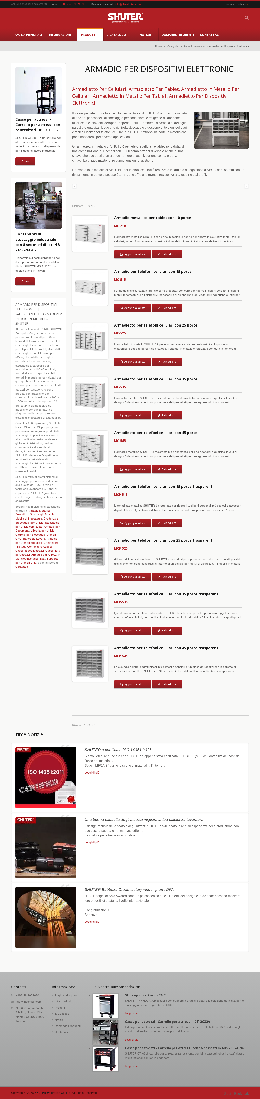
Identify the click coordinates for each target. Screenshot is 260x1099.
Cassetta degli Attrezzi (29, 550)
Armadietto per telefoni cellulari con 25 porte (155, 325)
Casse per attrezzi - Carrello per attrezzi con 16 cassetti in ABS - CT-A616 (184, 1048)
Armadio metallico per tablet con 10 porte (152, 217)
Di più (25, 161)
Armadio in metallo (194, 46)
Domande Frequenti (178, 35)
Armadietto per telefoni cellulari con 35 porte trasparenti (166, 593)
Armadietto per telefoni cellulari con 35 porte (155, 378)
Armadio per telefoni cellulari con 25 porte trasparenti (163, 540)
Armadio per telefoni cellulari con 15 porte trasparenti (163, 486)
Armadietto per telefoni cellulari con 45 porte (155, 432)
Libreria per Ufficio (42, 530)
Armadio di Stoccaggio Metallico (35, 514)
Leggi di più (91, 772)
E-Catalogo (117, 35)
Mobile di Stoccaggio (28, 518)
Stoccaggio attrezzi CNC (145, 995)
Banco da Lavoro (34, 538)
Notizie (146, 35)
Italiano (242, 4)
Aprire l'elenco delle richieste (27, 4)
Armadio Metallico (39, 510)
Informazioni (60, 35)
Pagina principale (28, 35)
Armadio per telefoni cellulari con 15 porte (153, 271)
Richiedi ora (168, 254)
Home (158, 46)
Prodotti (89, 35)
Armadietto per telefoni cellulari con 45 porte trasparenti (166, 647)
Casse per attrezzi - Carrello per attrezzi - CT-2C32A (167, 1021)
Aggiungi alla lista (134, 254)
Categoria (172, 46)
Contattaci (210, 35)
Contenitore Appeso (40, 546)
